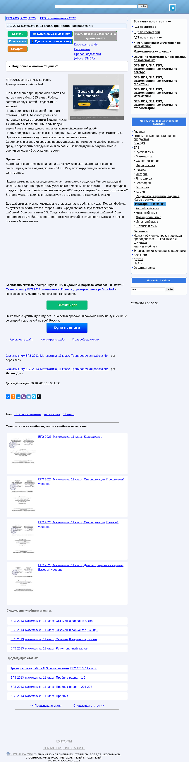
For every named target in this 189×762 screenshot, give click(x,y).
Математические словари (152, 51)
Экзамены (141, 231)
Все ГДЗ (139, 143)
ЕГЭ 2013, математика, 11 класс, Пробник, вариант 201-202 (51, 686)
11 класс (68, 414)
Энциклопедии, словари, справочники (160, 250)
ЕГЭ (137, 147)
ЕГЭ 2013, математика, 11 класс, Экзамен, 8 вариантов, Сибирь (54, 630)
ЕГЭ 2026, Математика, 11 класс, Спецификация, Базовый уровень (78, 524)
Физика (141, 169)
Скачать (17, 33)
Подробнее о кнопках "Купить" (35, 66)
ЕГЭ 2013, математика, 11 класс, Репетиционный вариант (50, 648)
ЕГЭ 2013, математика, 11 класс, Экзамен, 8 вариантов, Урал (52, 620)
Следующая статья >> (88, 705)
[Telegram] (28, 396)
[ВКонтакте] (8, 396)
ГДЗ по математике (148, 37)
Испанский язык (147, 221)
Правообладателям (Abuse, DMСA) (87, 56)
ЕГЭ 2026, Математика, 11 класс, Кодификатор (70, 436)
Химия (140, 191)
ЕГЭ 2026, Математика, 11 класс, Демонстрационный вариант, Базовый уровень (81, 567)
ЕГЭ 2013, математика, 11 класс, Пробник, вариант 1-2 (48, 677)
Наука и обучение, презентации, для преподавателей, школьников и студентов (158, 239)
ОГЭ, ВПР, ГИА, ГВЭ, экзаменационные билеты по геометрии (155, 81)
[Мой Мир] (18, 396)
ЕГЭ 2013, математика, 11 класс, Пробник (39, 696)
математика (52, 414)
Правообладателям (85, 339)
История (141, 174)
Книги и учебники (145, 246)
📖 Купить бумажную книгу (51, 33)
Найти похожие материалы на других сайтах (95, 36)
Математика (144, 156)
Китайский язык (146, 226)
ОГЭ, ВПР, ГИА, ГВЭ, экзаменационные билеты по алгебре (155, 69)
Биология (142, 187)
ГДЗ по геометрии (147, 32)
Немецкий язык (146, 212)
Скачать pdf (67, 305)
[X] (39, 396)
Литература (144, 178)
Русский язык (145, 152)
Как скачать (82, 49)
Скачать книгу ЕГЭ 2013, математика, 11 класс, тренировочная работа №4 (60, 289)
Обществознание (147, 160)
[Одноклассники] (13, 396)
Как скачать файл (21, 339)
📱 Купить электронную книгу (51, 41)
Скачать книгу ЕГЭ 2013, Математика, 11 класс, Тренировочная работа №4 (57, 355)
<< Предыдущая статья (46, 705)
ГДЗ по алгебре (145, 26)
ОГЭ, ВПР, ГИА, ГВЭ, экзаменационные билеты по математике (155, 93)
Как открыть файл (86, 44)
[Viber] (23, 396)
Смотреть (17, 48)
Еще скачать (17, 41)
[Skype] (34, 396)
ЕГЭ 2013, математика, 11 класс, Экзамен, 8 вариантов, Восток (54, 639)
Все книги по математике (152, 21)
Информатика (145, 165)
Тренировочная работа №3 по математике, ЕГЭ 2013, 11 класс (54, 668)
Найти (138, 263)
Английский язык (147, 208)
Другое (138, 259)
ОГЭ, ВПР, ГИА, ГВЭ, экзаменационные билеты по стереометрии (155, 105)
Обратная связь (144, 267)
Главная (139, 131)
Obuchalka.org (20, 754)
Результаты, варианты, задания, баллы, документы (157, 198)
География (143, 183)
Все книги (140, 255)
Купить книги (67, 328)
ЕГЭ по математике (27, 414)
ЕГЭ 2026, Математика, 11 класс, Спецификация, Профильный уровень (81, 481)
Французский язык (148, 217)
